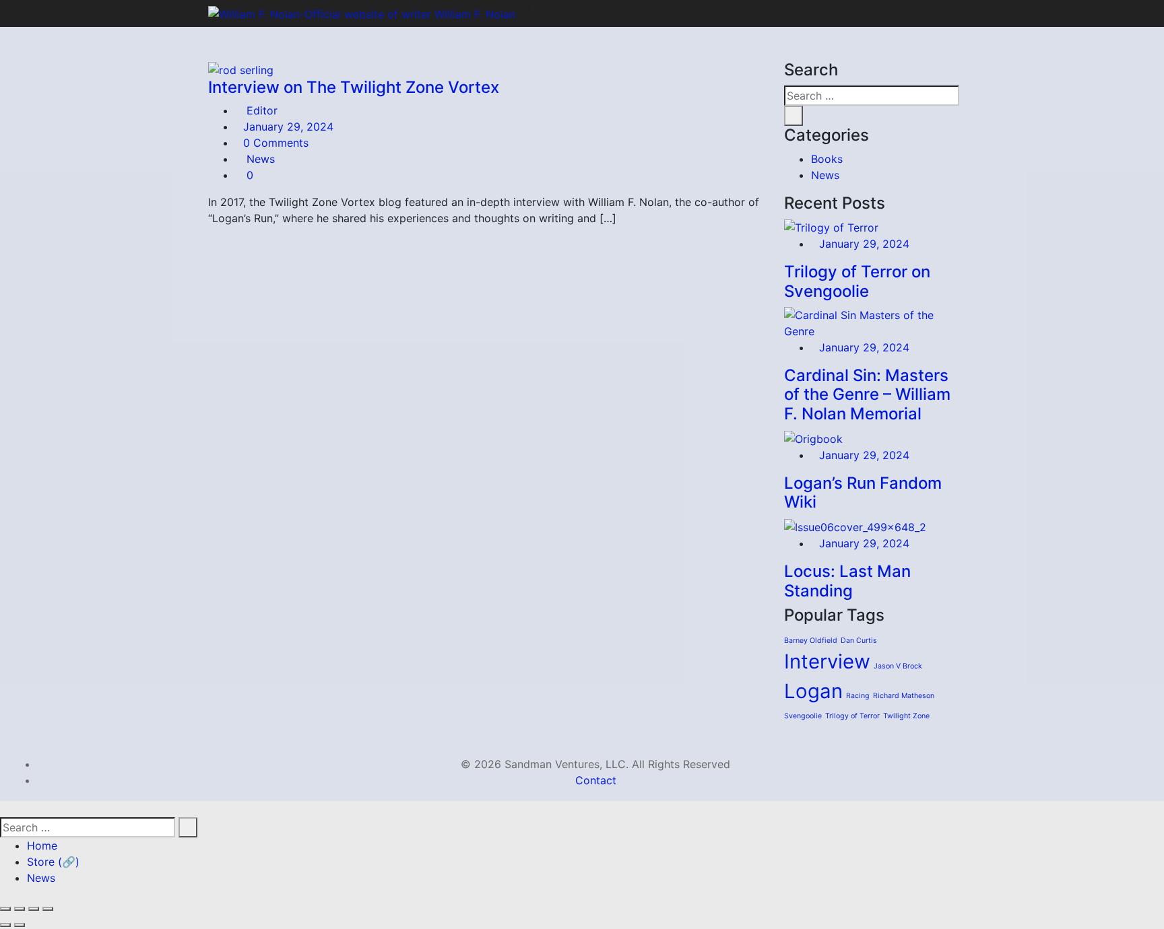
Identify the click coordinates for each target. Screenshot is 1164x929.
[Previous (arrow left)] (5, 925)
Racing (858, 695)
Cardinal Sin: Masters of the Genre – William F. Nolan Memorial (867, 395)
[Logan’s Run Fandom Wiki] (813, 437)
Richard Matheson (903, 695)
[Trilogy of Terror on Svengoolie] (831, 226)
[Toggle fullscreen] (19, 909)
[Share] (33, 909)
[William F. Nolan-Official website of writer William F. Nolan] (361, 13)
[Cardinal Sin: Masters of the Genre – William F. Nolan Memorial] (870, 322)
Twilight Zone (906, 716)
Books (827, 159)
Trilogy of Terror (852, 716)
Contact (595, 780)
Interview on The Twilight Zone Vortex (353, 87)
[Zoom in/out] (5, 909)
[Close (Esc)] (47, 909)
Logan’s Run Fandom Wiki (863, 492)
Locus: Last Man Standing (847, 580)
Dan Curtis (859, 640)
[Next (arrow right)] (19, 925)
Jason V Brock (898, 666)
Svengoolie (803, 716)
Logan (813, 691)
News (261, 159)
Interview (827, 661)
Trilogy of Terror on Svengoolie (857, 281)
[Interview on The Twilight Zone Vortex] (240, 68)
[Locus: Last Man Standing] (855, 525)
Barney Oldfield (810, 640)
